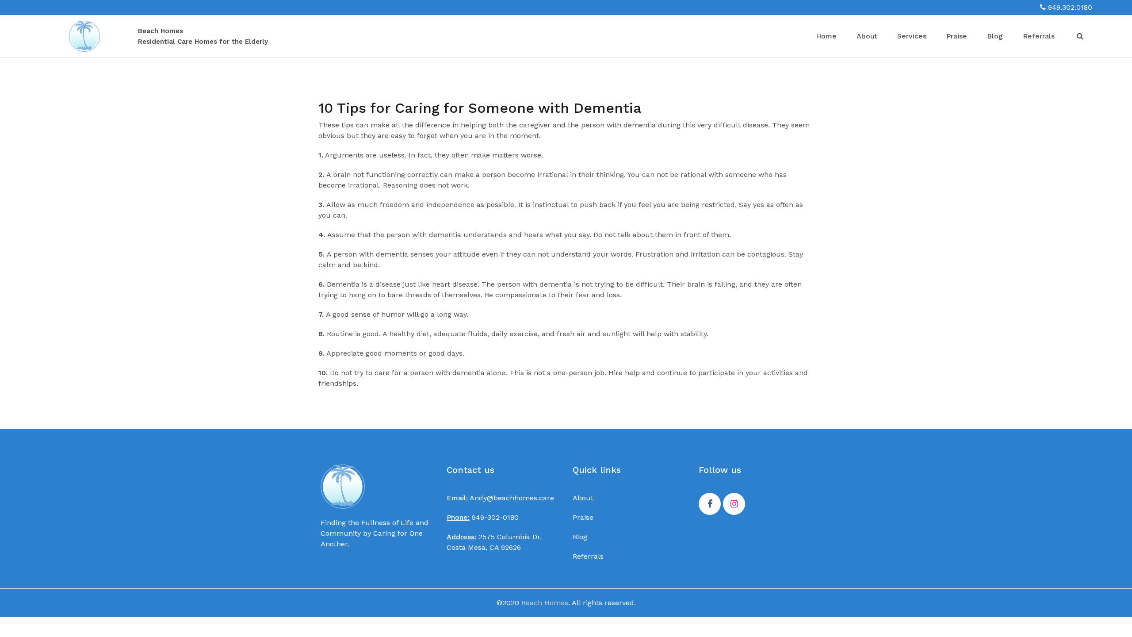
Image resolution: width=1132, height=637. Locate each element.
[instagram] (734, 504)
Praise (956, 36)
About (867, 36)
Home (826, 36)
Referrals (1039, 36)
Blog (995, 36)
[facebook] (710, 504)
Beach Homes (544, 603)
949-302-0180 (483, 517)
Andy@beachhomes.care (500, 498)
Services (911, 36)
